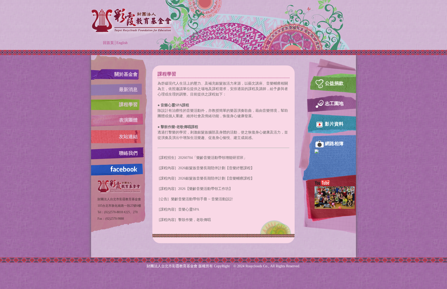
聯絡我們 (128, 153)
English (122, 43)
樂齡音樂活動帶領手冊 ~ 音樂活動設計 (196, 199)
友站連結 (128, 136)
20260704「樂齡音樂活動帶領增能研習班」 (203, 158)
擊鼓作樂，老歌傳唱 (185, 220)
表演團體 (128, 120)
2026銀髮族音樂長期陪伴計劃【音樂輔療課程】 (206, 178)
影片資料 (334, 124)
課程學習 (128, 104)
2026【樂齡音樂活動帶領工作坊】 (196, 189)
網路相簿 (334, 143)
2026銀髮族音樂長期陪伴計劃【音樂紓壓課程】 (206, 168)
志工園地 (334, 103)
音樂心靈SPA (179, 209)
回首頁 (108, 43)
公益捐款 (334, 83)
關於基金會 (126, 74)
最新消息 (128, 89)
